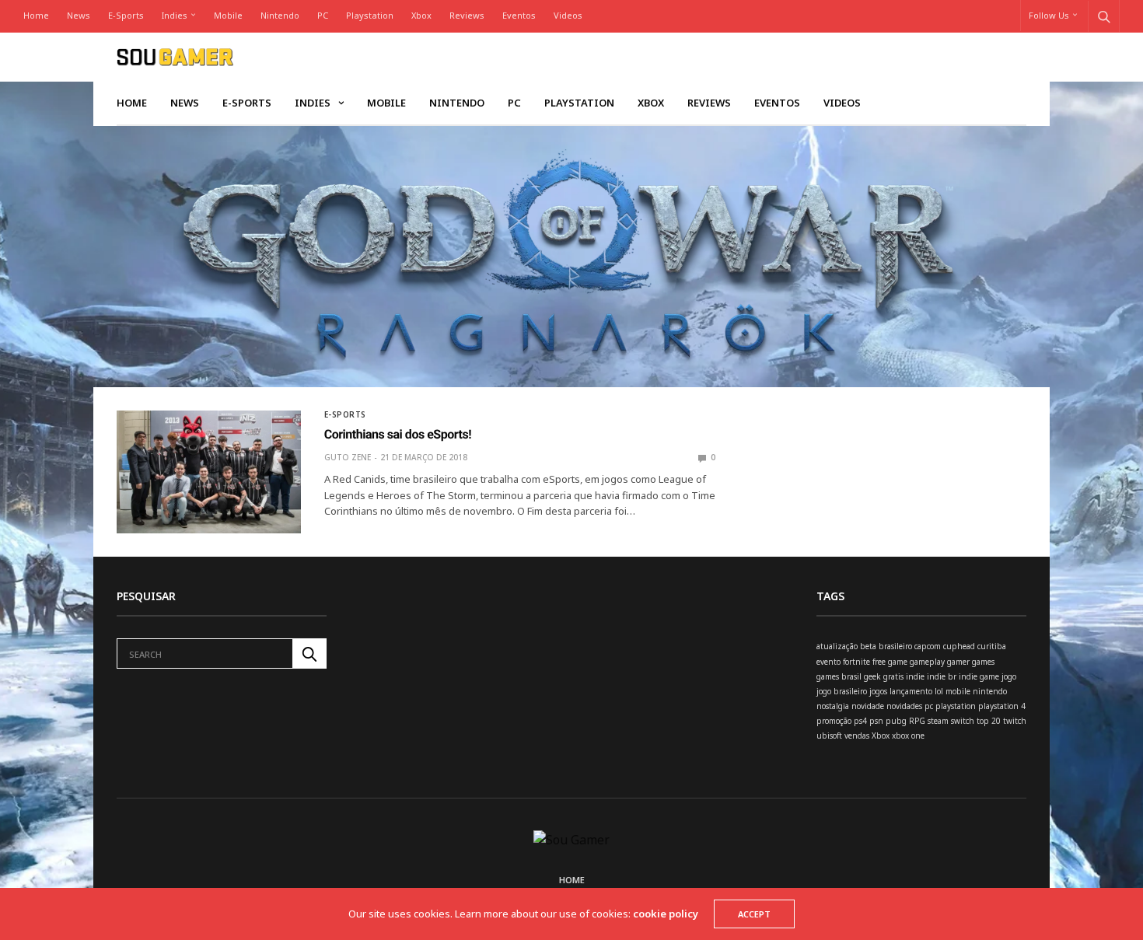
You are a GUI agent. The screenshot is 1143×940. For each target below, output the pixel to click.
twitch (1014, 720)
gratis (893, 676)
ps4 (860, 720)
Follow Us (1049, 15)
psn (876, 720)
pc (929, 706)
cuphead (959, 646)
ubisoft (829, 735)
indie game (979, 676)
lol (939, 691)
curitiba (991, 646)
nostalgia (832, 706)
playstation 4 (1002, 706)
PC (322, 15)
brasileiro (895, 646)
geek (872, 676)
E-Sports (126, 15)
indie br (941, 676)
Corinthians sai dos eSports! (397, 434)
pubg (896, 720)
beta (868, 646)
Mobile (228, 15)
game (897, 661)
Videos (568, 15)
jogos (878, 691)
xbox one (908, 735)
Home (36, 15)
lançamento (911, 691)
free (879, 661)
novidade (867, 706)
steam (938, 720)
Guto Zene (347, 457)
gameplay (927, 661)
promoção (833, 720)
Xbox (421, 15)
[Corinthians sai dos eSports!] (209, 472)
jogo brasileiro (841, 691)
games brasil (839, 676)
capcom (927, 646)
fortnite (856, 661)
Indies (174, 15)
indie (915, 676)
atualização (837, 646)
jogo (1008, 676)
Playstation (369, 15)
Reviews (466, 15)
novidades (904, 706)
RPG (917, 720)
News (78, 15)
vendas (856, 735)
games (983, 661)
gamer (958, 661)
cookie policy (665, 914)
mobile (958, 691)
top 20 (989, 720)
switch (962, 720)
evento (828, 661)
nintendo (990, 691)
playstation (955, 706)
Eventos (519, 15)
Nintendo (279, 15)
